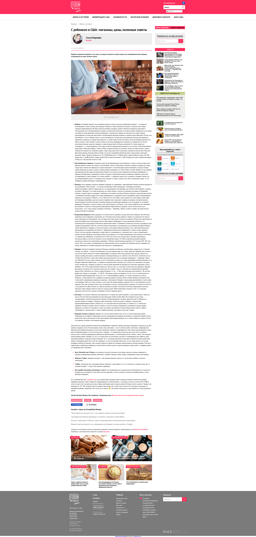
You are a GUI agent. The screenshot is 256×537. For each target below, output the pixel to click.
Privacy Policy (73, 515)
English (118, 514)
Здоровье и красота (161, 17)
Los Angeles (165, 169)
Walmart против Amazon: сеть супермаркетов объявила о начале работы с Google (101, 424)
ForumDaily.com (169, 3)
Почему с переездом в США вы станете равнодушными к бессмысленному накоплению (103, 420)
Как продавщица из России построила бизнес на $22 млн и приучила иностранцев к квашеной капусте (110, 484)
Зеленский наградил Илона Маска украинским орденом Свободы (168, 105)
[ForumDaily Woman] (75, 499)
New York (165, 163)
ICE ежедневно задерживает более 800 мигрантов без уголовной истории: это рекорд (170, 99)
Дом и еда (178, 17)
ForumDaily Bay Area (148, 507)
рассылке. (106, 432)
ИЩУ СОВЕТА (175, 169)
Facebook (77, 404)
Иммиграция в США (101, 17)
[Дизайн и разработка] (174, 532)
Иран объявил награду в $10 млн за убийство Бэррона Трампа (168, 109)
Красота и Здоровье (122, 512)
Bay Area (177, 163)
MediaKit (95, 501)
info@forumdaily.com (99, 514)
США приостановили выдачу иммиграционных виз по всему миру (169, 114)
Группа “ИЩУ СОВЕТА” (149, 512)
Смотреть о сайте (77, 508)
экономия (97, 400)
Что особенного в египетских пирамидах (137, 483)
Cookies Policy (73, 518)
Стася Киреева (93, 38)
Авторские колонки (139, 17)
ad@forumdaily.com (98, 507)
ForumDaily (165, 158)
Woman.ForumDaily (140, 429)
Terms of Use (73, 516)
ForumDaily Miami (148, 503)
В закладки (92, 404)
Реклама (96, 498)
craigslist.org (91, 380)
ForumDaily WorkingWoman (150, 500)
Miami (177, 158)
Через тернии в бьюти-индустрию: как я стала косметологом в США (79, 483)
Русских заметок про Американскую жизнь (127, 395)
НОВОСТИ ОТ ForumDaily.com (170, 93)
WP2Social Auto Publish (120, 536)
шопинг (87, 400)
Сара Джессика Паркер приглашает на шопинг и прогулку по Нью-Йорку (97, 417)
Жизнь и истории (81, 17)
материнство (77, 400)
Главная (74, 24)
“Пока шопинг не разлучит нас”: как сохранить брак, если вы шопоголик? (98, 413)
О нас (95, 495)
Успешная (102, 466)
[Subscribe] (180, 41)
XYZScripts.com (137, 536)
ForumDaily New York (148, 505)
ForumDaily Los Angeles (149, 510)
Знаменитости (120, 17)
